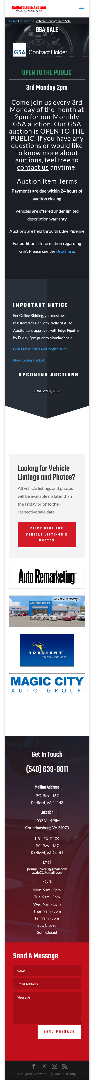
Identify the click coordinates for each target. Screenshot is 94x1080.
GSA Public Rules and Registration (40, 349)
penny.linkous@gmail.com (47, 869)
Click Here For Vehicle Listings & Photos (47, 534)
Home (13, 21)
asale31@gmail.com (47, 872)
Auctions (26, 21)
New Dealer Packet (28, 360)
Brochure (65, 251)
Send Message (59, 1032)
